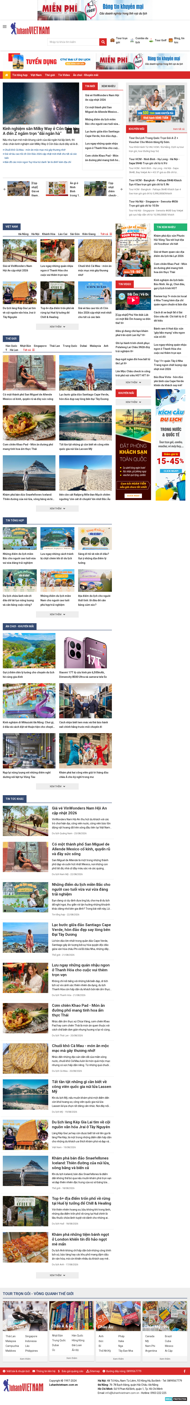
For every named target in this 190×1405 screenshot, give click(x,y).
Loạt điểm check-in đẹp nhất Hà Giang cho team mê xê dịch (38, 131)
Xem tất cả (178, 129)
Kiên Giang (89, 234)
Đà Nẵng (23, 234)
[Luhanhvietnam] (23, 1385)
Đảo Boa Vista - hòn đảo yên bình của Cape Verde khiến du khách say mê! (169, 381)
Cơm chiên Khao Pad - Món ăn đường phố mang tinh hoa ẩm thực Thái (102, 158)
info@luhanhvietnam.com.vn (122, 1392)
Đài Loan (77, 1345)
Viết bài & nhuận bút (18, 1371)
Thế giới (50, 75)
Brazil (168, 1336)
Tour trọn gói (121, 40)
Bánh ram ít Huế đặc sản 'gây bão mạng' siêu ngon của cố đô (169, 332)
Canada (149, 1336)
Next (76, 131)
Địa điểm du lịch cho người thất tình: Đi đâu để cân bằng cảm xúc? (94, 600)
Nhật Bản (25, 345)
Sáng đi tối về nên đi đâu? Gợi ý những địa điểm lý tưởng (93, 558)
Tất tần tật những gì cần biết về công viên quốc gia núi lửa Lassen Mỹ (81, 1087)
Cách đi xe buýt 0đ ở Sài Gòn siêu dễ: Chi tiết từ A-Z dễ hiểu (170, 316)
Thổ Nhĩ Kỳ (105, 1350)
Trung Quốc (70, 345)
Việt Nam (36, 75)
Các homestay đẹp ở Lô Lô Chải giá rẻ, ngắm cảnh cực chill (36, 162)
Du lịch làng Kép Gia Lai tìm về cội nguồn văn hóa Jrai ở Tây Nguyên (19, 313)
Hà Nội (35, 234)
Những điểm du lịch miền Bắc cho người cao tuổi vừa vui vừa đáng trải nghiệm (42, 151)
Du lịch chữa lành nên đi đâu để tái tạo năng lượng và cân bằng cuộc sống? (18, 600)
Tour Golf (160, 40)
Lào (27, 1345)
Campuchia (12, 1345)
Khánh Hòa (48, 234)
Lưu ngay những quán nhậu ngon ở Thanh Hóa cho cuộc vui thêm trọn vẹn (102, 146)
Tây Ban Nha (125, 1350)
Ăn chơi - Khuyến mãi (85, 75)
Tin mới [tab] (90, 86)
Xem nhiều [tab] (108, 86)
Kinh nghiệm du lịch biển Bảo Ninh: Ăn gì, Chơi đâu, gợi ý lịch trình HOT (169, 284)
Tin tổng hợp (19, 75)
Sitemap (95, 1371)
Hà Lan (14, 349)
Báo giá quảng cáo (72, 1371)
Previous (69, 131)
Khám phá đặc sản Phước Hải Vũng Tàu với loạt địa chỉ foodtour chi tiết (169, 239)
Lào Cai (62, 234)
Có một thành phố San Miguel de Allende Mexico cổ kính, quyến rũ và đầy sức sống (102, 110)
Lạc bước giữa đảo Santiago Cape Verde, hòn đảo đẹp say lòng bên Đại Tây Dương (102, 134)
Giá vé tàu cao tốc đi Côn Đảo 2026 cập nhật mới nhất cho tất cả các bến (95, 313)
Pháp (121, 1336)
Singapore (40, 345)
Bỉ (100, 1345)
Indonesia (31, 1341)
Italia (121, 1341)
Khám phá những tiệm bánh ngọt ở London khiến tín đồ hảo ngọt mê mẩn (80, 1239)
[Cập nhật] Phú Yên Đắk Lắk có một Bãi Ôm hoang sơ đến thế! (133, 319)
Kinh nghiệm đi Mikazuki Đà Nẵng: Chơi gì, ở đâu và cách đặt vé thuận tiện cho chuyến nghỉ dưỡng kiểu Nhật (28, 727)
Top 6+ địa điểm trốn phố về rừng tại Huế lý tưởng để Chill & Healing (57, 313)
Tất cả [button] (104, 234)
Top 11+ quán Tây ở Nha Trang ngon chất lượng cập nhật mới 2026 (170, 365)
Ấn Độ (75, 1350)
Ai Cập (169, 1350)
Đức (101, 1341)
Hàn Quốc (11, 345)
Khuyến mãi (126, 393)
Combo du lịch (141, 40)
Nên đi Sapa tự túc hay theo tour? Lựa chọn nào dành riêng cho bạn (40, 158)
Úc (53, 1350)
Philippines (31, 1350)
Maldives (11, 1350)
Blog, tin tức (179, 40)
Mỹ (147, 1341)
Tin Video (64, 75)
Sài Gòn (75, 234)
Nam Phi (150, 1345)
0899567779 (134, 1371)
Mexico (169, 1345)
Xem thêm (25, 1358)
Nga (120, 1345)
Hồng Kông (78, 1340)
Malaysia (95, 345)
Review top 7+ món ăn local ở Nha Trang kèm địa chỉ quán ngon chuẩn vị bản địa (170, 300)
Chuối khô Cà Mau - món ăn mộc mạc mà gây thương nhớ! (95, 270)
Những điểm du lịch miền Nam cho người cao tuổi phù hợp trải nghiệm (55, 600)
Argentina (151, 1350)
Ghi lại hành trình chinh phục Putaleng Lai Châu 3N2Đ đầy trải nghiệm (133, 347)
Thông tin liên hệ (45, 1371)
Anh (106, 345)
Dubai (83, 345)
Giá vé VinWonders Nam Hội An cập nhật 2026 (102, 97)
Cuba (168, 1341)
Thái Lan (54, 345)
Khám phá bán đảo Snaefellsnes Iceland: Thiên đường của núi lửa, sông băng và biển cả (29, 499)
